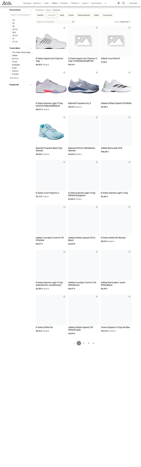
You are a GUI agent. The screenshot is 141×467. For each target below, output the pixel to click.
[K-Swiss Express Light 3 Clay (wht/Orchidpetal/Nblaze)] (51, 85)
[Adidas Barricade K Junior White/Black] (116, 265)
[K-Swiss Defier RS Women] (116, 220)
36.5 (14, 32)
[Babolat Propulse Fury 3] (83, 85)
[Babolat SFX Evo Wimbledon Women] (83, 130)
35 (13, 23)
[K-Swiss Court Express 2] (51, 175)
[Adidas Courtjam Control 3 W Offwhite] (51, 220)
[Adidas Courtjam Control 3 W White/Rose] (83, 265)
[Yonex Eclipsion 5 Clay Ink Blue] (116, 309)
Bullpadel (16, 65)
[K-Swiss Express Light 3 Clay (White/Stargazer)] (83, 175)
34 (13, 20)
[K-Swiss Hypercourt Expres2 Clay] (51, 41)
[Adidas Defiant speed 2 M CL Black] (83, 220)
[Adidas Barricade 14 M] (116, 130)
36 (13, 26)
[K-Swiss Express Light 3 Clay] (116, 175)
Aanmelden (133, 3)
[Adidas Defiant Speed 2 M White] (116, 85)
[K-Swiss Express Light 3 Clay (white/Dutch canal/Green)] (51, 265)
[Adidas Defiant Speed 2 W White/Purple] (83, 309)
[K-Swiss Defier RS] (51, 309)
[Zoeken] (73, 22)
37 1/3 (15, 42)
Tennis (48, 10)
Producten (39, 10)
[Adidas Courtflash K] (116, 41)
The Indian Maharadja (21, 52)
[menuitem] (27, 3)
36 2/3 (15, 35)
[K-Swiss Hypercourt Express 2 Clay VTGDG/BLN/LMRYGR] (83, 41)
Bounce (15, 58)
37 (13, 39)
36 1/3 (15, 29)
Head (14, 68)
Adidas (15, 55)
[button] (124, 3)
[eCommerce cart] (118, 3)
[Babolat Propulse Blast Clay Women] (51, 130)
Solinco (15, 71)
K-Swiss (15, 74)
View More (14, 78)
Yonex (14, 62)
